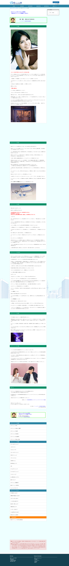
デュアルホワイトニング (14, 471)
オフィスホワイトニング (14, 444)
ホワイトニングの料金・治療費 (16, 428)
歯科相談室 (22, 6)
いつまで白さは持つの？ (14, 501)
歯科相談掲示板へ (56, 2)
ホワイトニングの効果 (14, 431)
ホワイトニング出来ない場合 (15, 439)
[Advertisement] (28, 132)
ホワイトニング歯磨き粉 (14, 482)
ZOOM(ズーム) (13, 460)
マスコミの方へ (36, 560)
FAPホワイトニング (14, 455)
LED (11, 466)
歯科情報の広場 (12, 561)
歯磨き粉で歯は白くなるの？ (15, 495)
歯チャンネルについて (37, 558)
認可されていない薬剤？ (14, 514)
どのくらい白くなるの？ (14, 498)
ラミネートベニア (13, 474)
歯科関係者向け (46, 6)
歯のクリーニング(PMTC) (15, 485)
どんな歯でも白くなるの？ (15, 512)
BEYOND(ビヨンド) (14, 463)
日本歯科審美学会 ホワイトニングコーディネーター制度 (36, 399)
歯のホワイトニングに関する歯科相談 (17, 519)
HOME (14, 6)
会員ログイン (55, 6)
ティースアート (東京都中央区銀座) (25, 21)
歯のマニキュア (13, 479)
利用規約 (35, 561)
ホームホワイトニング (14, 468)
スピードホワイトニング (14, 452)
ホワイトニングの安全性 (14, 433)
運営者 (35, 562)
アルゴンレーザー (13, 449)
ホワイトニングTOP (14, 425)
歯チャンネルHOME (13, 558)
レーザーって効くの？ (14, 509)
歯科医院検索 (30, 6)
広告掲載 (35, 559)
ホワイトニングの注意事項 (15, 436)
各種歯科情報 (38, 6)
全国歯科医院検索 (13, 560)
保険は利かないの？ (14, 506)
